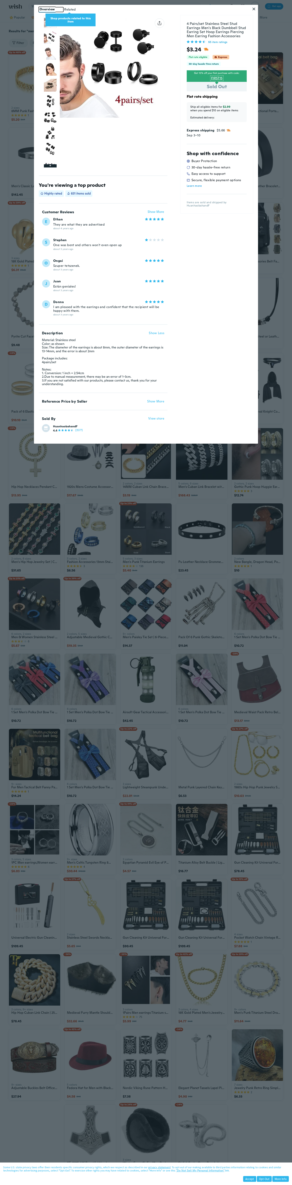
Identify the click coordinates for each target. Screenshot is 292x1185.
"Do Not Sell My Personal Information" (200, 1170)
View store (156, 419)
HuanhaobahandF (65, 426)
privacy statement (159, 1167)
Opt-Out (264, 1179)
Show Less (156, 333)
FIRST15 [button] (216, 78)
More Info (281, 1179)
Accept (249, 1179)
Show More (156, 212)
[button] (253, 9)
